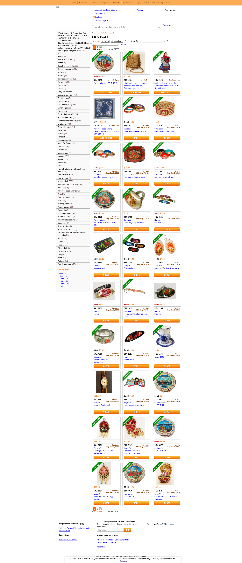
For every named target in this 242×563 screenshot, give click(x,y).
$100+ (61, 286)
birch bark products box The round (164, 130)
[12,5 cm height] (104, 438)
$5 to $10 (63, 276)
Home (73, 3)
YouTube (158, 524)
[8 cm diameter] (104, 210)
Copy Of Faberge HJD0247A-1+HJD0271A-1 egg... (133, 451)
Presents (95, 33)
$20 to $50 (63, 281)
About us (100, 540)
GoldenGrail (100, 13)
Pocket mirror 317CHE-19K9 (160, 449)
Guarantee (86, 528)
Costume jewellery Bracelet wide (164, 175)
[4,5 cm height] (134, 392)
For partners (140, 3)
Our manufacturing (155, 3)
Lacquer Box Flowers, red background (134, 175)
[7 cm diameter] (104, 73)
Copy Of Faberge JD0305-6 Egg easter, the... (103, 451)
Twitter (150, 524)
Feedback (114, 542)
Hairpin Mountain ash (99, 266)
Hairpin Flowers (157, 221)
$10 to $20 (63, 278)
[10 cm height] (134, 438)
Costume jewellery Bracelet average (105, 175)
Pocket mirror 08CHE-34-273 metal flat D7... (104, 222)
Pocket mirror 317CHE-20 (129, 495)
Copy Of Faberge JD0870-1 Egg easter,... (103, 496)
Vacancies (101, 547)
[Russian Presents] (71, 18)
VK (163, 524)
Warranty (116, 3)
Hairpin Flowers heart (130, 266)
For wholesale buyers (68, 539)
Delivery (96, 3)
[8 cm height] (165, 210)
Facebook (169, 524)
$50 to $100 (64, 283)
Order (137, 138)
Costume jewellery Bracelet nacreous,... (101, 359)
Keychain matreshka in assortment (134, 403)
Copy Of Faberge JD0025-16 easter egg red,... (165, 496)
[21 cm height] (134, 73)
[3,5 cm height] (134, 164)
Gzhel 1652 (159, 357)
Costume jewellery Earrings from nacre (166, 266)
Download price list (103, 20)
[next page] (100, 47)
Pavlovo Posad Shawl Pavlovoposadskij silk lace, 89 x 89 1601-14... (106, 131)
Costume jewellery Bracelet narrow (135, 130)
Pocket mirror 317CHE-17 (160, 403)
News (168, 3)
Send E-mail (102, 542)
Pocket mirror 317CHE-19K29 (106, 83)
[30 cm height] (165, 73)
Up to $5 (62, 273)
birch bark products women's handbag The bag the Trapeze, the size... (136, 85)
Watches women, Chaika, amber (103, 403)
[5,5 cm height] (165, 484)
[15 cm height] (134, 301)
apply (123, 44)
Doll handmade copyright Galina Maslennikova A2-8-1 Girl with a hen (166, 85)
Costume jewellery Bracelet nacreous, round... (136, 314)
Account (140, 10)
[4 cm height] (165, 119)
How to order (84, 3)
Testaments (127, 3)
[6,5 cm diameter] (134, 119)
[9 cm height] (104, 484)
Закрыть (123, 561)
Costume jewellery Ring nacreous (134, 221)
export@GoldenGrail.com (106, 10)
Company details (122, 540)
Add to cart (106, 92)
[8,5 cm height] (165, 347)
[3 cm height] (134, 210)
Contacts (98, 17)
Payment (105, 3)
